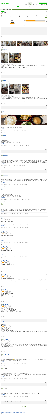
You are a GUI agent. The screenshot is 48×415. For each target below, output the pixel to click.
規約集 (21, 412)
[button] (3, 43)
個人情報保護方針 (7, 412)
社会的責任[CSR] (13, 412)
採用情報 (17, 412)
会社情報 (2, 412)
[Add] (46, 12)
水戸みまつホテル (3, 12)
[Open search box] (2, 37)
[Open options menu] (46, 49)
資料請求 (23, 412)
